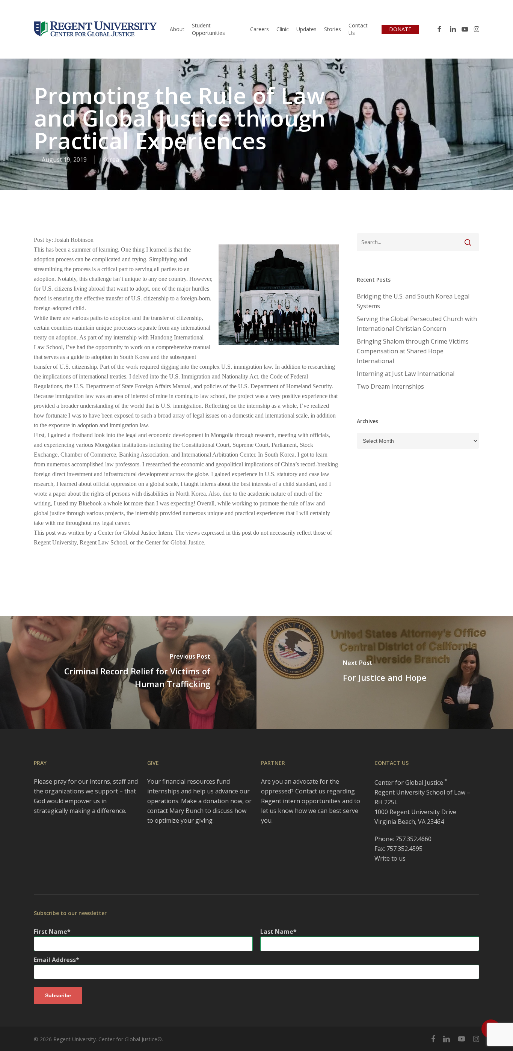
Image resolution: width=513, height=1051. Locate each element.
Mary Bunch (186, 811)
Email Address (55, 960)
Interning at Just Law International (405, 373)
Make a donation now (211, 801)
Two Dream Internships (390, 386)
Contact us (310, 791)
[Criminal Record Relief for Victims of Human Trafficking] (128, 672)
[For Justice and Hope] (384, 672)
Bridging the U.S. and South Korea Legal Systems (413, 301)
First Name (50, 931)
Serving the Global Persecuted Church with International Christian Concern (417, 324)
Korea (110, 159)
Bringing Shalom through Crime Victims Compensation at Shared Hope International (413, 351)
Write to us (390, 858)
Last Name (276, 931)
